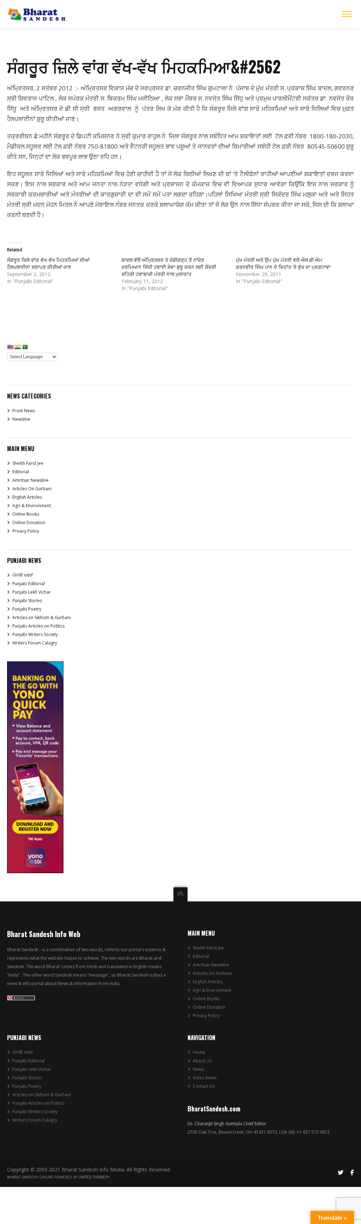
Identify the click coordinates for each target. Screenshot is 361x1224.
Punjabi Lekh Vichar (31, 592)
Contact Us (204, 1086)
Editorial (20, 472)
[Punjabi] (24, 347)
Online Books (25, 514)
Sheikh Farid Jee (27, 463)
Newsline (21, 419)
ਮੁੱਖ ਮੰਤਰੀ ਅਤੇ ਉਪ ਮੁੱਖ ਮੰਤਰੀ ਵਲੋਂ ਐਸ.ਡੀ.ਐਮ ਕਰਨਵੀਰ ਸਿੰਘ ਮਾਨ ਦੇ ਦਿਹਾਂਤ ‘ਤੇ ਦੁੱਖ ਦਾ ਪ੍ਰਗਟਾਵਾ (283, 263)
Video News (204, 1078)
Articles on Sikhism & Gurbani (41, 617)
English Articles (27, 497)
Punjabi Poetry (26, 609)
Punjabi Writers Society (35, 634)
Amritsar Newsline (30, 480)
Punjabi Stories (27, 601)
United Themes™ (94, 1177)
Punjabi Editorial (28, 584)
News (198, 1069)
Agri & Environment (31, 506)
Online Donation (28, 523)
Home (199, 1052)
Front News (23, 411)
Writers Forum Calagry (34, 643)
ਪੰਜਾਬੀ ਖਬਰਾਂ (22, 575)
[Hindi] (17, 347)
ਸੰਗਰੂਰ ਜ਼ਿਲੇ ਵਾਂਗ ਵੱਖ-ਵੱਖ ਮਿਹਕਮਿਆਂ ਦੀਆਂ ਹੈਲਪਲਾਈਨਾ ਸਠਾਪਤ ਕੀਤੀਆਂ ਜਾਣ (48, 263)
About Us (202, 1061)
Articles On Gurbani (31, 489)
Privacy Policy (25, 531)
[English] (10, 347)
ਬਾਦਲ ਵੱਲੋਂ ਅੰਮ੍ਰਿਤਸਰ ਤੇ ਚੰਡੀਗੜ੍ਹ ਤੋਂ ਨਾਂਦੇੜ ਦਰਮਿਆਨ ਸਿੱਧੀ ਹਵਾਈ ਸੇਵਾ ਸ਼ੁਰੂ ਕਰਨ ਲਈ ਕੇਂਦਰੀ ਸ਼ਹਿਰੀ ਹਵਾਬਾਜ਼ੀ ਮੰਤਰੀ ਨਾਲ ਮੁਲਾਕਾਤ (169, 267)
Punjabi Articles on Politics (38, 626)
